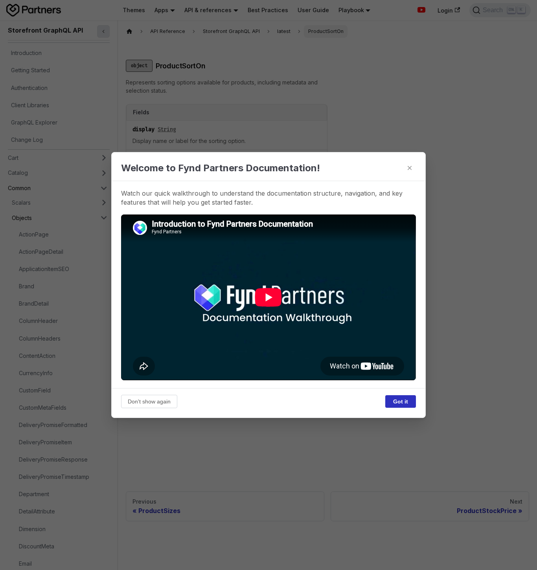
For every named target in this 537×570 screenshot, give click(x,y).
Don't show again (149, 401)
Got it (400, 401)
